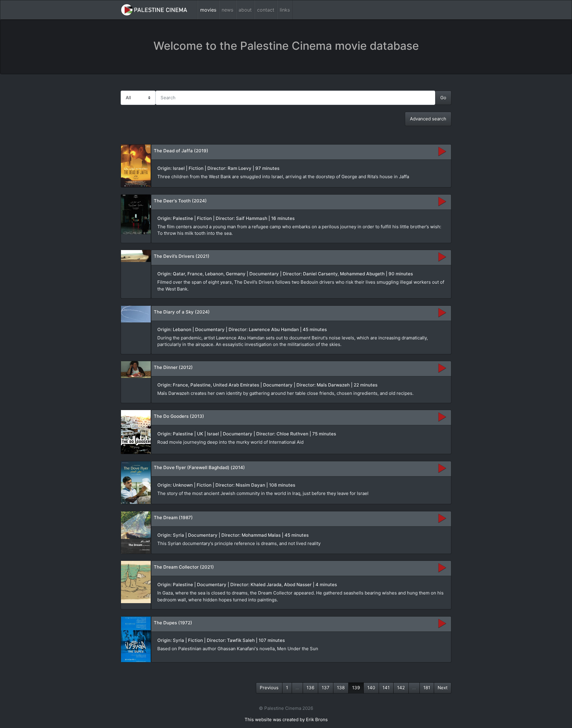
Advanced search (428, 119)
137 (325, 687)
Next (442, 687)
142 (401, 687)
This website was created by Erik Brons (286, 719)
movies (208, 10)
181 (426, 687)
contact (265, 10)
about (245, 10)
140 (371, 687)
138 (341, 687)
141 (386, 687)
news (227, 10)
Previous (269, 687)
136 (310, 687)
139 (356, 687)
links (285, 10)
